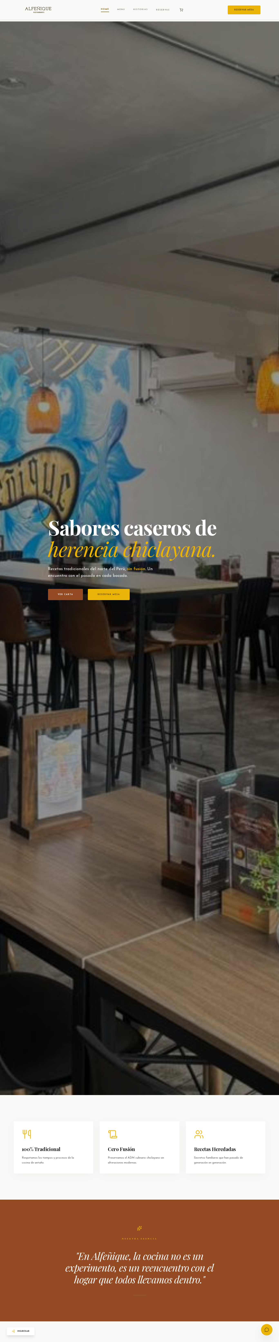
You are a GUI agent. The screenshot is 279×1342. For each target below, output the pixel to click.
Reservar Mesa (244, 10)
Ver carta (65, 594)
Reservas (163, 10)
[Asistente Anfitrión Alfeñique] (266, 1329)
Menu (121, 9)
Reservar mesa (109, 594)
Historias (140, 9)
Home (105, 9)
